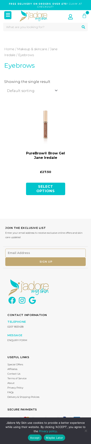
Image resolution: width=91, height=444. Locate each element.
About (11, 383)
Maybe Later (54, 437)
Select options (45, 188)
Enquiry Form (17, 340)
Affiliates (12, 369)
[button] (8, 15)
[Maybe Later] (86, 431)
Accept (35, 437)
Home (9, 49)
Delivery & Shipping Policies (23, 396)
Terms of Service (16, 378)
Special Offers (15, 364)
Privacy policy (48, 431)
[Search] (83, 27)
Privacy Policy (15, 387)
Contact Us (13, 373)
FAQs (10, 392)
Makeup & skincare (32, 49)
